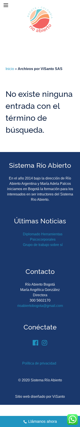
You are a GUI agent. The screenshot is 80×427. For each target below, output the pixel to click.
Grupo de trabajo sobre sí (43, 245)
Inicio (10, 69)
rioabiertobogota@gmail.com (40, 306)
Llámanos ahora (42, 421)
